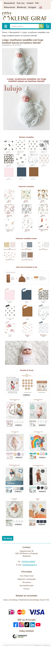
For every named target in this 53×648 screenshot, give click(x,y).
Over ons (21, 3)
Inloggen (32, 7)
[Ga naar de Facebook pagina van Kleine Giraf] (15, 625)
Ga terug (7, 538)
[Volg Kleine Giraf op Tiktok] (26, 625)
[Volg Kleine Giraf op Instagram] (21, 625)
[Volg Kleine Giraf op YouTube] (37, 625)
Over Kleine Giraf (26, 576)
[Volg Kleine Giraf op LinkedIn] (32, 625)
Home (4, 32)
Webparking (38, 645)
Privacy (26, 589)
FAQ (37, 3)
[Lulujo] (26, 105)
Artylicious (46, 645)
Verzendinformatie (26, 586)
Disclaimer (26, 582)
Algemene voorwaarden (26, 579)
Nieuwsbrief (9, 3)
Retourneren (9, 7)
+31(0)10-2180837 (28, 562)
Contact (29, 3)
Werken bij (21, 7)
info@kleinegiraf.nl (29, 565)
